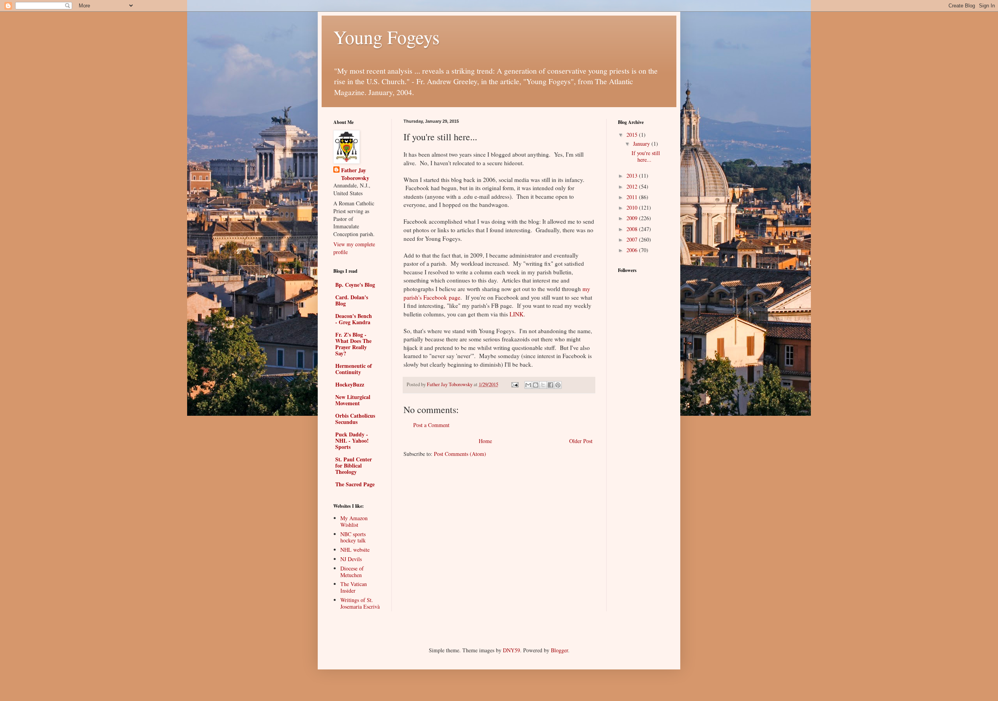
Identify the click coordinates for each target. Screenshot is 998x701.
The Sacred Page (355, 484)
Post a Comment (431, 425)
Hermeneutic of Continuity (353, 369)
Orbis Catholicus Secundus (355, 418)
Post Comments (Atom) (460, 453)
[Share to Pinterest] (558, 385)
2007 (632, 239)
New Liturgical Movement (352, 400)
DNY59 (511, 650)
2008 (632, 229)
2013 (632, 175)
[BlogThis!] (536, 385)
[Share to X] (543, 385)
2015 (632, 134)
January (642, 143)
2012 (632, 186)
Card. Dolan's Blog (351, 300)
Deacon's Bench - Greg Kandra (353, 319)
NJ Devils (351, 559)
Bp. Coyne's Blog (355, 285)
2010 (632, 207)
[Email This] (528, 385)
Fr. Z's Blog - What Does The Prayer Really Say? (353, 343)
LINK (517, 314)
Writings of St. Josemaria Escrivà (360, 603)
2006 (632, 250)
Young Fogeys (386, 36)
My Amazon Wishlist (354, 521)
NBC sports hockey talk (353, 537)
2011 (632, 197)
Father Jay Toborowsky (355, 174)
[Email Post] (514, 384)
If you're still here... (646, 156)
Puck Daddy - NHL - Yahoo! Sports (352, 440)
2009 (632, 218)
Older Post (581, 441)
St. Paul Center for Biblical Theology (353, 465)
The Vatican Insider (353, 587)
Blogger (559, 650)
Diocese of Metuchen (352, 572)
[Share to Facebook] (550, 385)
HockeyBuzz (349, 384)
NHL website (355, 549)
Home (485, 441)
